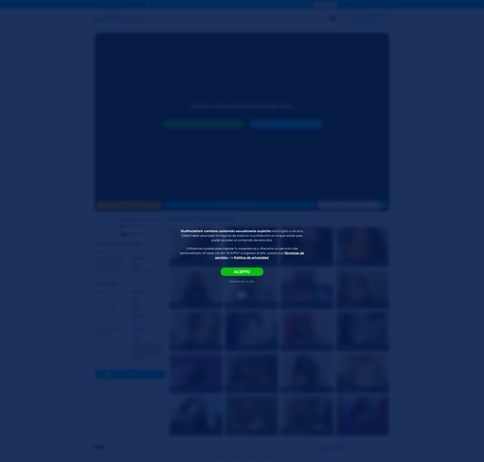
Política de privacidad (251, 257)
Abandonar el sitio (242, 281)
